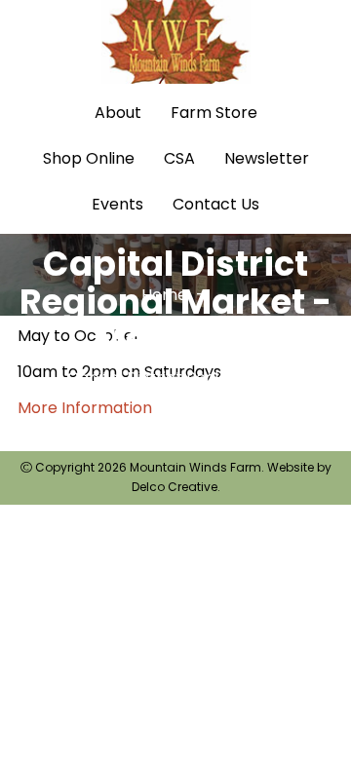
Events (117, 204)
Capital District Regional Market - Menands (195, 390)
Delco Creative (174, 486)
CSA (179, 158)
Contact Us (216, 204)
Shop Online (89, 158)
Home (164, 295)
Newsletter (266, 158)
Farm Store (214, 112)
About (118, 112)
